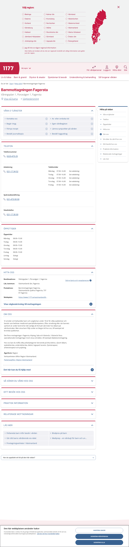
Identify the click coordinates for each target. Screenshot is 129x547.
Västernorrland (73, 23)
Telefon (106, 119)
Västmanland (73, 28)
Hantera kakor (99, 530)
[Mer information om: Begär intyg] (47, 123)
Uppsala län (50, 41)
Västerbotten (73, 19)
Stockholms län (52, 32)
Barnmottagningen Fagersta (34, 84)
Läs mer (106, 159)
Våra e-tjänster (108, 114)
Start (11, 84)
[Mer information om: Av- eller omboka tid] (92, 118)
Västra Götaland (74, 32)
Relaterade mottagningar (112, 154)
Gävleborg (29, 28)
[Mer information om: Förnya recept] (47, 128)
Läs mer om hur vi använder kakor (48, 534)
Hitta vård (18, 84)
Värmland (71, 14)
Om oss (106, 134)
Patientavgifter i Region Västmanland (18, 360)
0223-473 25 (12, 156)
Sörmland (50, 37)
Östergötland (73, 41)
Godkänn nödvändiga (99, 536)
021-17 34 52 (12, 171)
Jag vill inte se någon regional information (40, 48)
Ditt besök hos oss (110, 144)
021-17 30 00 (12, 214)
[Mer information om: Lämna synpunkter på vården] (92, 128)
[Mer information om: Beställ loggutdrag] (92, 133)
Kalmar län (50, 14)
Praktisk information (111, 149)
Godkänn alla (99, 542)
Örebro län (72, 37)
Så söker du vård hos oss (112, 139)
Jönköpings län (30, 41)
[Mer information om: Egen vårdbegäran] (92, 123)
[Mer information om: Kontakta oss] (47, 118)
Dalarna (28, 19)
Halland (27, 32)
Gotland (28, 23)
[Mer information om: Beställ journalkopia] (47, 133)
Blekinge (28, 14)
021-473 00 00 (13, 199)
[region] (64, 536)
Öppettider (107, 124)
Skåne (48, 28)
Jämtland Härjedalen (32, 37)
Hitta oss (106, 129)
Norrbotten (50, 23)
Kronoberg (50, 19)
